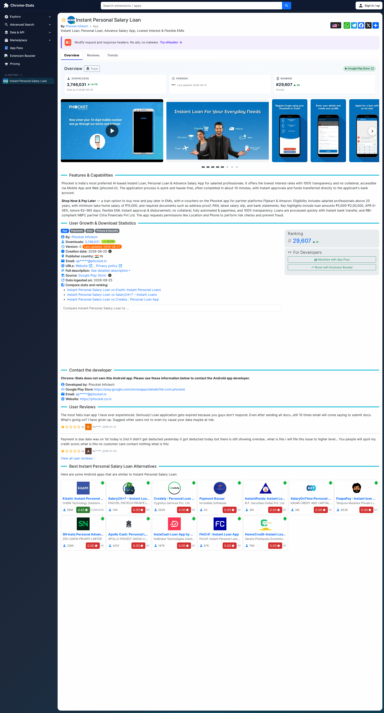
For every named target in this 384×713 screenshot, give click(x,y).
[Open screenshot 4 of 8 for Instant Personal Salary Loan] (328, 130)
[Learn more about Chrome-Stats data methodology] (110, 275)
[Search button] (286, 5)
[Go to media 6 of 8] (227, 167)
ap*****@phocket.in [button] (91, 261)
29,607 (306, 240)
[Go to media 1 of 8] (203, 167)
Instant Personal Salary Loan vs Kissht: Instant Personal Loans (114, 290)
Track (94, 68)
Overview (71, 55)
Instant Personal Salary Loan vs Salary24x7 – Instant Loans (112, 295)
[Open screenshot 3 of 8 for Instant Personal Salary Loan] (289, 130)
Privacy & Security (107, 230)
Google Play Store (359, 68)
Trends (112, 55)
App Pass (16, 48)
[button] (369, 5)
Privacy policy (107, 266)
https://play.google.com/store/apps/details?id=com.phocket (139, 389)
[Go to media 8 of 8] (236, 167)
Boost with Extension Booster (333, 267)
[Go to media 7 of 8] (232, 167)
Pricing (15, 63)
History (15, 75)
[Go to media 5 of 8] (222, 167)
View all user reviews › (78, 458)
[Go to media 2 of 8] (208, 167)
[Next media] (372, 131)
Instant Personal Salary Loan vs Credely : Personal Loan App (113, 299)
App (95, 26)
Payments (77, 230)
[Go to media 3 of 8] (212, 167)
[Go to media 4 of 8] (217, 167)
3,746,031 (92, 242)
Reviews (93, 55)
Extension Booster (22, 56)
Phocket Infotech (77, 26)
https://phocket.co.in (95, 399)
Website (82, 266)
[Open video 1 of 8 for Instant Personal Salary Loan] (112, 130)
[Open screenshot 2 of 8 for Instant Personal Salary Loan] (217, 130)
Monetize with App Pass (333, 259)
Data (90, 230)
